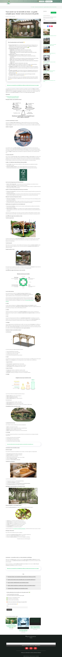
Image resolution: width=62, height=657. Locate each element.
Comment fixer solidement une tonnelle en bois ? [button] (18, 588)
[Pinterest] (52, 26)
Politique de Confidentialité (25, 652)
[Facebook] (48, 26)
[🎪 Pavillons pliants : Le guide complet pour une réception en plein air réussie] (46, 49)
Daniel (8, 16)
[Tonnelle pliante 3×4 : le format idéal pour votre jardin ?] (46, 77)
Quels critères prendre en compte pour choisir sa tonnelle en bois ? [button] (21, 585)
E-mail (7, 605)
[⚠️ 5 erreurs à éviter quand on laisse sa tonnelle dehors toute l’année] (46, 58)
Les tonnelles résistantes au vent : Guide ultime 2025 (23, 630)
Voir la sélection (49, 1)
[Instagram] (50, 26)
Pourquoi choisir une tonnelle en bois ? (13, 96)
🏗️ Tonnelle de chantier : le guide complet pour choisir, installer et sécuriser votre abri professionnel (49, 71)
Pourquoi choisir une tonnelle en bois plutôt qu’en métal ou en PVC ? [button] (22, 576)
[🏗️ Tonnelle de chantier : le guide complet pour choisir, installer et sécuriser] (46, 67)
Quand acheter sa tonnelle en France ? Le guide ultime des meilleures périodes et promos (35, 627)
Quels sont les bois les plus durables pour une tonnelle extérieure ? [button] (21, 579)
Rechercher (45, 11)
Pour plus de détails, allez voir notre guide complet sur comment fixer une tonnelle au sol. (20, 444)
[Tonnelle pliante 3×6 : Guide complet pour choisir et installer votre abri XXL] (46, 32)
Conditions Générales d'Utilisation (35, 652)
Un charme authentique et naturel (13, 97)
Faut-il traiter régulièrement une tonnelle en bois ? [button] (18, 582)
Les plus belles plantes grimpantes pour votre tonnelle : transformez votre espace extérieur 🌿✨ (11, 626)
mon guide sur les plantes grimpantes (19, 528)
